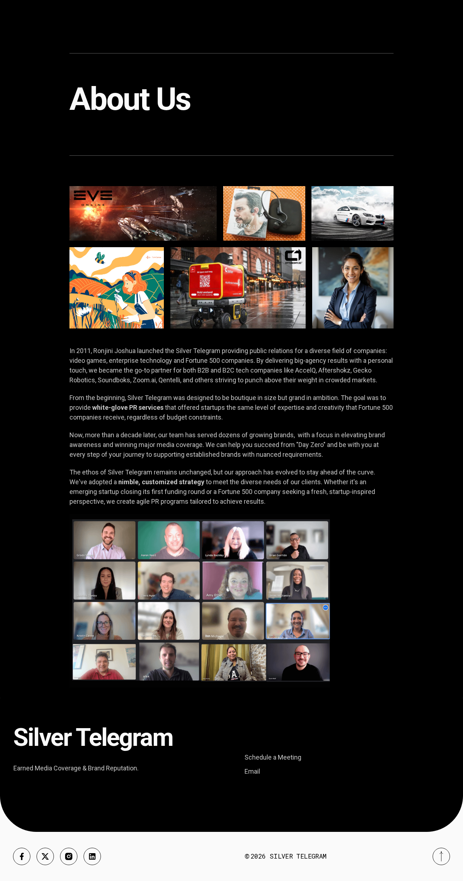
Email (252, 771)
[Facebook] (21, 856)
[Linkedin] (92, 856)
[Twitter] (45, 856)
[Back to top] (441, 856)
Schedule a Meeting (273, 757)
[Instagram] (68, 856)
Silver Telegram (298, 856)
